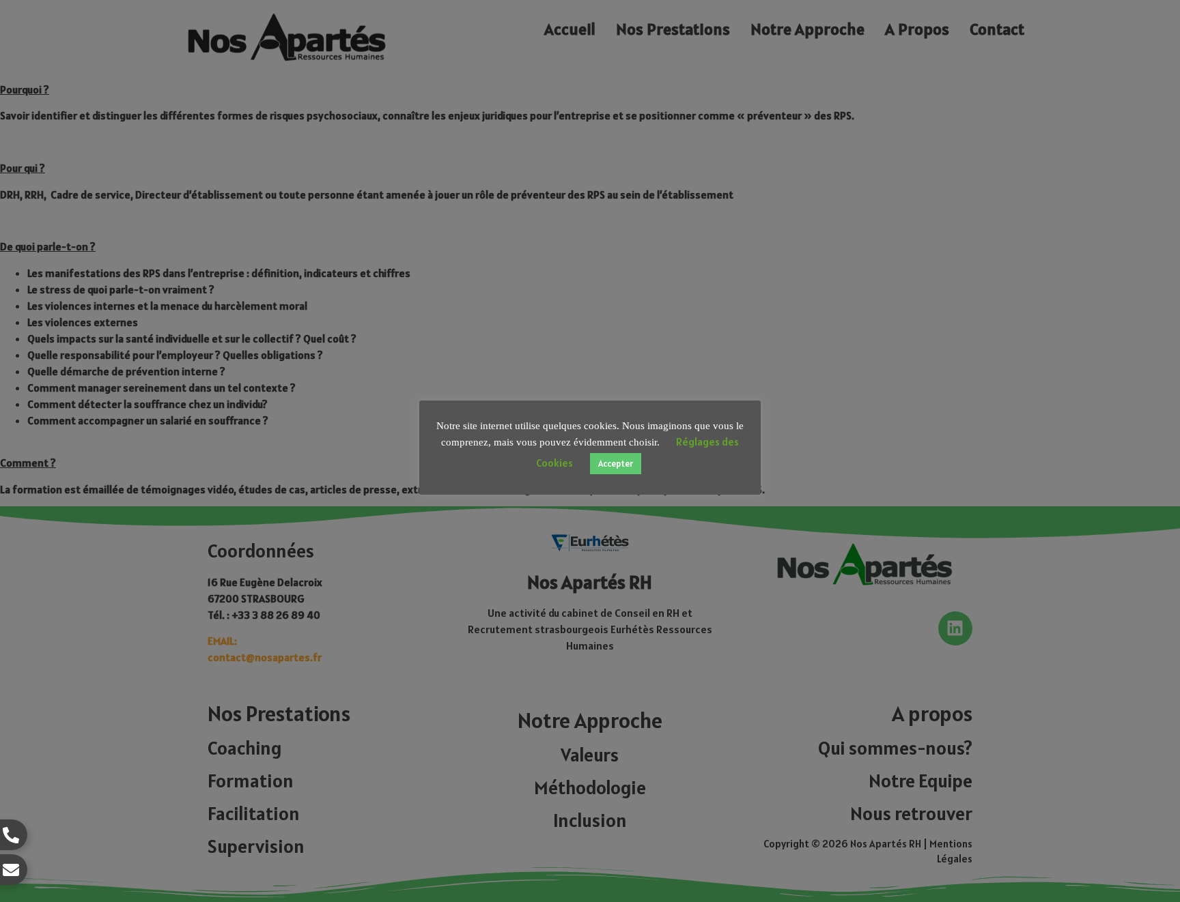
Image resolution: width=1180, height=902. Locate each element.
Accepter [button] (615, 463)
